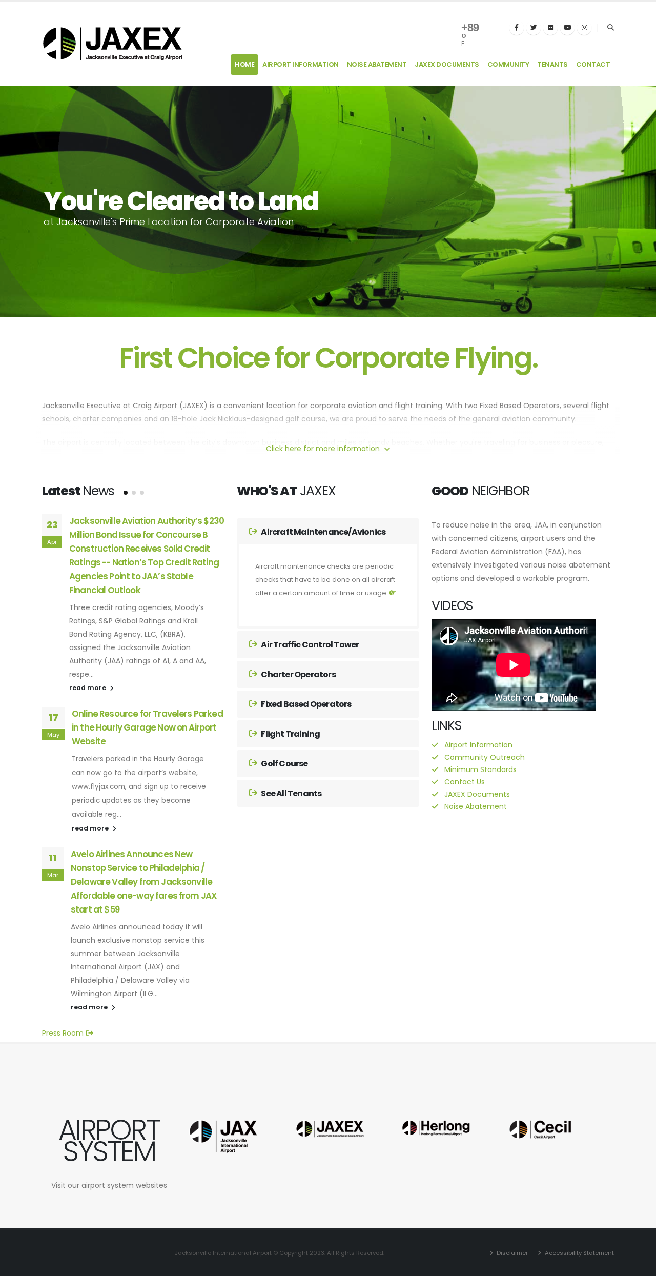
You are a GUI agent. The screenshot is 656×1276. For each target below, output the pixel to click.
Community (508, 64)
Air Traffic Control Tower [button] (309, 645)
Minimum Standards (480, 769)
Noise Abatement (377, 64)
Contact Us (464, 782)
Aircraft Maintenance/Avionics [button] (322, 532)
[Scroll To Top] (638, 1264)
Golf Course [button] (284, 763)
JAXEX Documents (447, 64)
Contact (593, 64)
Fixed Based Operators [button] (305, 704)
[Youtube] (567, 28)
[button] (125, 492)
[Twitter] (533, 28)
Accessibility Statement (578, 1253)
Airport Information (300, 64)
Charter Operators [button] (298, 674)
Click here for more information (324, 448)
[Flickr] (550, 28)
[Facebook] (516, 28)
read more (88, 687)
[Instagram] (584, 28)
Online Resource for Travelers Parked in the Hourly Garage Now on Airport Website (147, 727)
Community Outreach (484, 757)
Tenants (552, 64)
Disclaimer (511, 1253)
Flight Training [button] (290, 734)
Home (244, 64)
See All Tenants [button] (290, 793)
